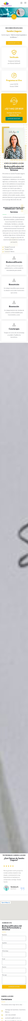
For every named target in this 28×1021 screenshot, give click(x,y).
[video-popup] (14, 16)
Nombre (4, 935)
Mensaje (4, 975)
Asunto (4, 967)
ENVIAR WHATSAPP (14, 118)
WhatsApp (5, 951)
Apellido (4, 943)
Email (3, 959)
